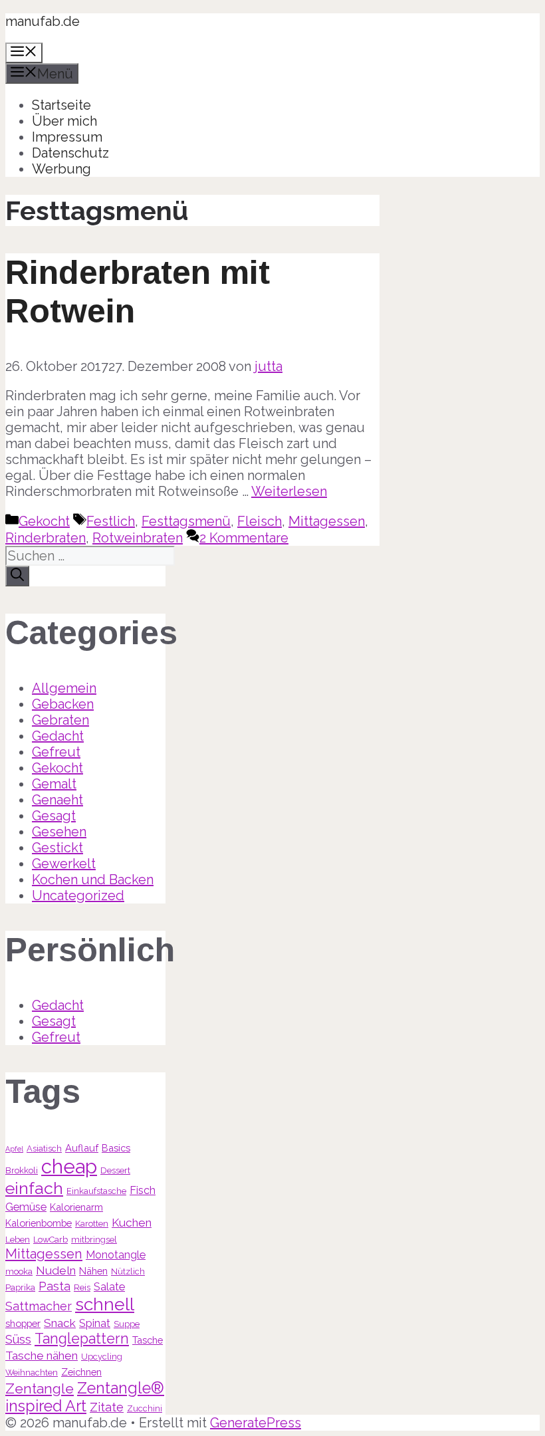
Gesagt (54, 816)
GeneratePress (255, 1423)
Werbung (61, 169)
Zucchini (144, 1408)
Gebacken (63, 704)
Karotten (91, 1224)
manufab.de (42, 21)
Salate (109, 1286)
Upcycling (101, 1357)
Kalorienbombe (38, 1223)
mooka (19, 1271)
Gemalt (54, 784)
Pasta (54, 1286)
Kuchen (132, 1222)
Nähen (93, 1270)
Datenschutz (70, 153)
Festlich (110, 521)
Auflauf (81, 1147)
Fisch (143, 1190)
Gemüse (26, 1207)
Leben (17, 1240)
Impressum (67, 137)
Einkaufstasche (96, 1191)
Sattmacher (38, 1306)
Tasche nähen (41, 1355)
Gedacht (58, 736)
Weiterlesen (289, 491)
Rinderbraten (45, 538)
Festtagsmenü (186, 521)
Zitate (107, 1407)
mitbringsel (94, 1240)
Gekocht (44, 521)
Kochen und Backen (93, 880)
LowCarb (50, 1240)
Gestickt (57, 848)
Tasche (147, 1340)
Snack (60, 1323)
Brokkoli (21, 1170)
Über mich (64, 121)
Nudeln (56, 1270)
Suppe (127, 1324)
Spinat (94, 1323)
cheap (69, 1166)
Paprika (20, 1287)
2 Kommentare (243, 538)
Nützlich (128, 1271)
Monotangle (116, 1255)
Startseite (61, 105)
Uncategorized (78, 895)
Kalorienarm (76, 1207)
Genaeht (57, 800)
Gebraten (60, 720)
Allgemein (64, 688)
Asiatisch (44, 1148)
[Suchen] (17, 576)
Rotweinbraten (137, 538)
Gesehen (59, 832)
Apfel (14, 1149)
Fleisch (259, 521)
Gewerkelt (64, 864)
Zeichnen (81, 1371)
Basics (116, 1147)
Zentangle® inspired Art (84, 1397)
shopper (23, 1323)
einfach (34, 1188)
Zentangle (39, 1388)
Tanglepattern (82, 1338)
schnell (104, 1304)
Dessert (115, 1170)
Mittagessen (326, 521)
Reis (82, 1287)
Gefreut (56, 752)
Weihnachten (31, 1372)
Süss (18, 1339)
